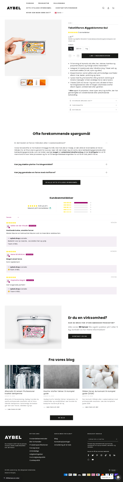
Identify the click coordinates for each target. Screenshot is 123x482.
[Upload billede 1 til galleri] (24, 82)
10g (71, 49)
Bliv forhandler (35, 442)
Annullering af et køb (62, 445)
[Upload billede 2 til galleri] (30, 82)
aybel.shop (13, 470)
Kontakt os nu (79, 336)
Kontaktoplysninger (62, 442)
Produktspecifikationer (39, 445)
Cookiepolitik (35, 460)
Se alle (61, 418)
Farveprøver (35, 448)
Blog (56, 439)
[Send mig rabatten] (117, 439)
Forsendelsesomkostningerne (96, 39)
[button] (59, 12)
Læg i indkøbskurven (100, 56)
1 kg (86, 49)
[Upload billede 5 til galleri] (43, 82)
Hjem (69, 23)
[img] (11, 223)
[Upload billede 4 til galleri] (36, 82)
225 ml (78, 49)
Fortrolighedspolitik (37, 457)
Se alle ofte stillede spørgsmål (61, 182)
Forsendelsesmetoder (38, 439)
